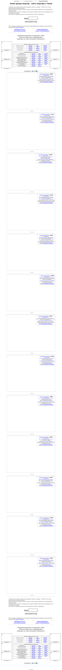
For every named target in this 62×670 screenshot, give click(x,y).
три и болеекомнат (45, 46)
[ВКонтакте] (32, 71)
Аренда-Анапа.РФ (20, 27)
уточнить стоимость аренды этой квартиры (46, 78)
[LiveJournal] (37, 71)
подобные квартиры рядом (47, 81)
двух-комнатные (38, 46)
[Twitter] (33, 71)
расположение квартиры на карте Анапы (47, 116)
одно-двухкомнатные (30, 46)
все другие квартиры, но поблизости (47, 82)
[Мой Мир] (36, 71)
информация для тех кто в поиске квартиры (20, 30)
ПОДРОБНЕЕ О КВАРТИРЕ (44, 74)
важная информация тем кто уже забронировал (42, 30)
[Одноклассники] (35, 71)
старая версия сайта (31, 669)
